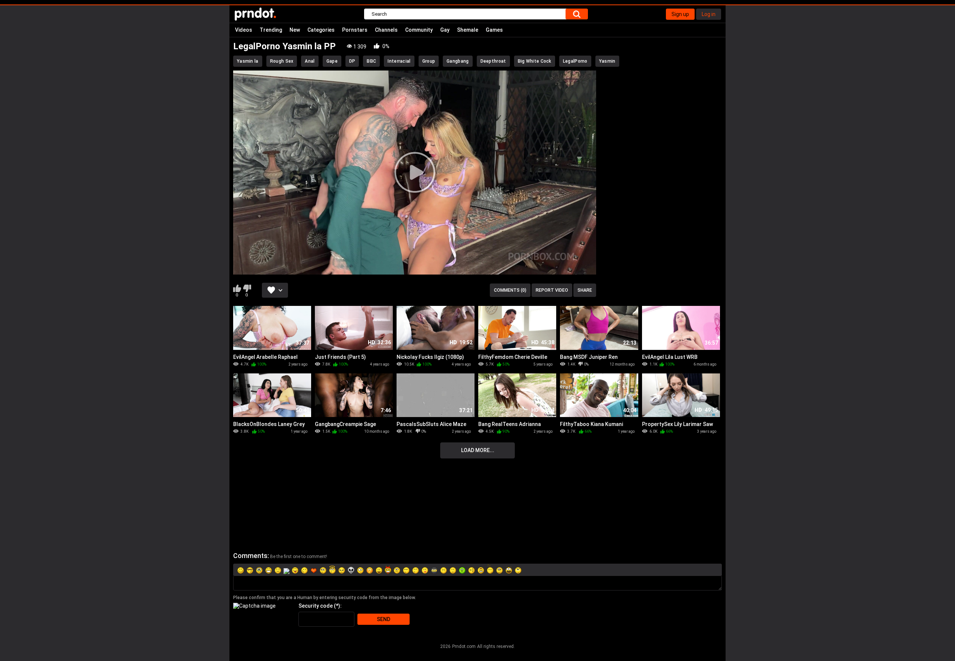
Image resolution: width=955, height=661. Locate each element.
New (294, 30)
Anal (309, 61)
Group (428, 61)
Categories (321, 30)
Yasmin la (248, 61)
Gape (332, 61)
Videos (243, 30)
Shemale (467, 30)
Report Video (552, 290)
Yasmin (607, 61)
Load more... (477, 450)
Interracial (399, 61)
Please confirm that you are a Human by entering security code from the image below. (324, 597)
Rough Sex (282, 61)
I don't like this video (247, 288)
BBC (371, 61)
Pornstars (354, 30)
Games (494, 30)
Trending (271, 30)
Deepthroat (493, 61)
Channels (386, 30)
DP (352, 61)
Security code (315, 606)
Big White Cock (534, 61)
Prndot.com (464, 646)
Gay (445, 30)
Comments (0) (510, 290)
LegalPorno (575, 61)
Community (419, 30)
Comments (250, 556)
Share (584, 290)
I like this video (237, 288)
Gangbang (458, 61)
